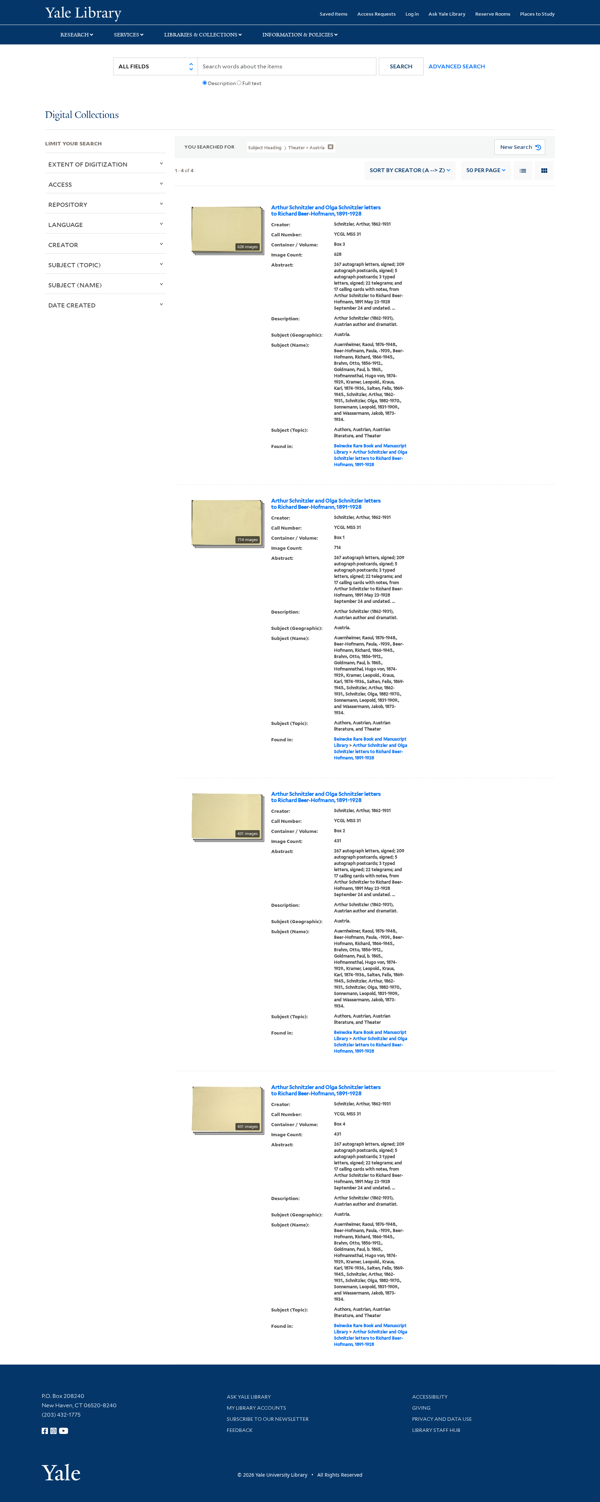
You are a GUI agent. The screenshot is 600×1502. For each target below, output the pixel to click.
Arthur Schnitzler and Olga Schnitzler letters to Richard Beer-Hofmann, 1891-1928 (326, 210)
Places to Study (537, 13)
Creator (63, 245)
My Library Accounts (256, 1408)
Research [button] (74, 34)
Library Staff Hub (436, 1430)
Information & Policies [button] (297, 34)
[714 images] (226, 522)
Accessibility (430, 1397)
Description (222, 83)
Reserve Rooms (492, 13)
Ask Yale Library (447, 13)
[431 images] (226, 815)
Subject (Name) (75, 285)
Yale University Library (83, 13)
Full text (251, 83)
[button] (401, 66)
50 (483, 170)
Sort (407, 170)
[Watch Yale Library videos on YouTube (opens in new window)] (63, 1431)
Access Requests (376, 13)
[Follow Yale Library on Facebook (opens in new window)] (45, 1431)
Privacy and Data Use (442, 1419)
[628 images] (226, 229)
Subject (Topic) (74, 265)
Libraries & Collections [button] (201, 34)
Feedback (240, 1430)
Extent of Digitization (87, 164)
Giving (421, 1408)
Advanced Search (456, 66)
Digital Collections (82, 115)
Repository (68, 204)
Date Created (71, 305)
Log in (412, 13)
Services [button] (126, 34)
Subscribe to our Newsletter (268, 1419)
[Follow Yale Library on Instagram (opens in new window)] (53, 1431)
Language (65, 224)
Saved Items (334, 13)
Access (60, 184)
